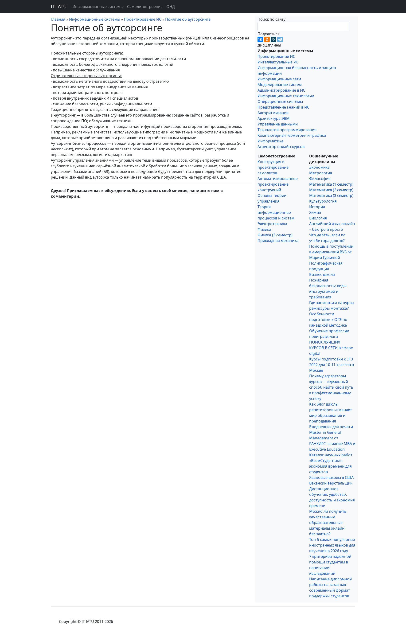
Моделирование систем (280, 84)
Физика (264, 229)
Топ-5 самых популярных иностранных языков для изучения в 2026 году (332, 545)
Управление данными (278, 124)
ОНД (170, 6)
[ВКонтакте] (260, 39)
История (317, 206)
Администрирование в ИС (281, 90)
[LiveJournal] (273, 39)
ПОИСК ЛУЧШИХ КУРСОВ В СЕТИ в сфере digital (331, 348)
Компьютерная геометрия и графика (292, 135)
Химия (315, 212)
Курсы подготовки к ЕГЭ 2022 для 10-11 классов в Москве (331, 364)
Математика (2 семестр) (331, 189)
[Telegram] (280, 39)
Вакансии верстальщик (330, 483)
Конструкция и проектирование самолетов (273, 167)
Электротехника (272, 223)
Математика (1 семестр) (331, 184)
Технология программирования (287, 129)
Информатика (270, 141)
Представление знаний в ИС (283, 107)
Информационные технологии (286, 95)
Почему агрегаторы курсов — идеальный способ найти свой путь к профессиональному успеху (331, 387)
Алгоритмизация (273, 112)
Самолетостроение (145, 6)
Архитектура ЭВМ (274, 118)
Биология (318, 218)
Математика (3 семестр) (331, 195)
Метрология (320, 173)
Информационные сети (279, 79)
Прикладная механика (278, 240)
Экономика (319, 167)
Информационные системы (97, 6)
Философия (320, 178)
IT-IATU (59, 6)
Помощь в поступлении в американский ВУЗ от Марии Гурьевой (331, 252)
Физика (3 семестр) (275, 235)
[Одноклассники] (267, 39)
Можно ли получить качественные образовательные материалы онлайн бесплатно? (328, 522)
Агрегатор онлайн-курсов (281, 146)
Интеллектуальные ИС (278, 62)
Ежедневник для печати (331, 426)
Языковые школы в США (331, 477)
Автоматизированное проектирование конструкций (278, 184)
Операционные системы (280, 101)
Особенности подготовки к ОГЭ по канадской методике (328, 319)
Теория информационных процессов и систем (276, 212)
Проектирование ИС (276, 56)
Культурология (323, 201)
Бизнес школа (322, 274)
